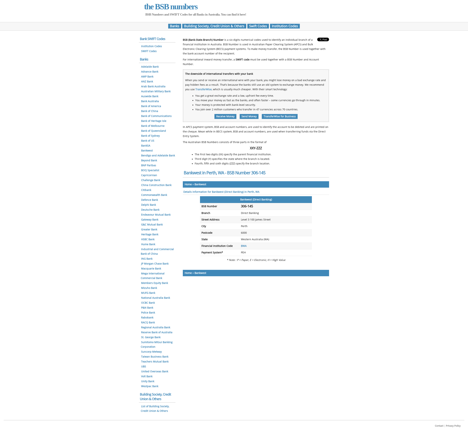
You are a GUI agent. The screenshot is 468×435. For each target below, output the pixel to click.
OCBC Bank (148, 302)
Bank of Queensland (153, 130)
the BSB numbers (170, 6)
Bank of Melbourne (153, 126)
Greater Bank (149, 229)
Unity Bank (147, 381)
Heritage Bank (149, 234)
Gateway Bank (149, 219)
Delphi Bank (148, 204)
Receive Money (225, 116)
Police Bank (148, 312)
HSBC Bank (147, 239)
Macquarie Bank (151, 268)
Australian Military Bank (156, 91)
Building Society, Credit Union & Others (214, 26)
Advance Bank (149, 71)
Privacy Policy (453, 425)
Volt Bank (146, 376)
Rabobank (147, 317)
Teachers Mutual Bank (155, 361)
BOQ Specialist (150, 170)
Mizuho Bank (149, 288)
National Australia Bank (155, 297)
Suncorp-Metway (151, 351)
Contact (439, 425)
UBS (143, 366)
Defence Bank (149, 200)
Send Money (249, 116)
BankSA (145, 145)
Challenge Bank (150, 180)
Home (188, 184)
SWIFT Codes (149, 51)
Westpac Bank (149, 386)
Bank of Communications (156, 116)
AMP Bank (147, 76)
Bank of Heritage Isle (153, 121)
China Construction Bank (156, 185)
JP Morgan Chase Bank (155, 263)
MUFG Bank (148, 293)
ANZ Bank (147, 81)
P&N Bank (147, 307)
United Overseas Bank (154, 371)
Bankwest (200, 184)
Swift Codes (258, 26)
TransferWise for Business (280, 116)
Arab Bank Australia (153, 86)
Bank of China (149, 111)
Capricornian (149, 175)
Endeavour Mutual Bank (156, 214)
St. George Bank (151, 337)
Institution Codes (285, 26)
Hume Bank (148, 244)
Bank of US (147, 140)
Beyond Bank (149, 160)
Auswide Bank (149, 96)
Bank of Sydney (150, 135)
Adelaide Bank (150, 66)
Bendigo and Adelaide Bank (158, 155)
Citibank (146, 190)
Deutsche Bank (150, 209)
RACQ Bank (148, 322)
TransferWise (203, 89)
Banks (174, 26)
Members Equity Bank (154, 283)
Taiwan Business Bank (154, 356)
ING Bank (146, 258)
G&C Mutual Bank (152, 224)
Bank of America (151, 106)
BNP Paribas (148, 165)
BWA (244, 246)
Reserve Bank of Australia (156, 332)
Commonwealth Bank (154, 195)
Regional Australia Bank (155, 327)
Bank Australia (150, 101)
